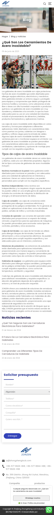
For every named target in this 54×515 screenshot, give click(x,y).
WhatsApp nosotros (32, 498)
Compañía (14, 483)
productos (39, 483)
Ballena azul (43, 511)
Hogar (5, 36)
